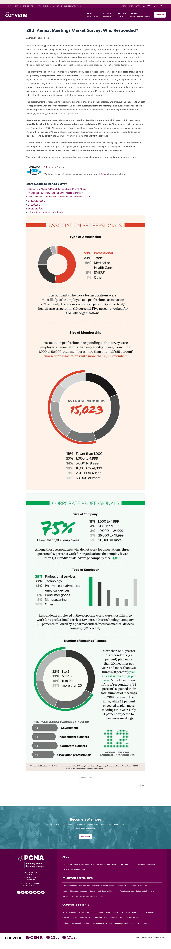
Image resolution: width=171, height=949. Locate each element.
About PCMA (67, 864)
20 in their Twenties (69, 912)
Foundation (43, 6)
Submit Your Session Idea (124, 891)
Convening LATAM (116, 918)
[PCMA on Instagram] (31, 892)
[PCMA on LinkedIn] (27, 892)
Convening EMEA (100, 918)
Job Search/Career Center (106, 864)
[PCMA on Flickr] (39, 892)
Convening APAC (85, 918)
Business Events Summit (71, 923)
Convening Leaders (132, 918)
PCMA (9, 6)
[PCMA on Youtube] (35, 892)
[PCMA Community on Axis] (43, 892)
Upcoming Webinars (70, 896)
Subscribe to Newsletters (145, 891)
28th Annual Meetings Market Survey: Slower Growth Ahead (57, 189)
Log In (148, 6)
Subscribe (48, 167)
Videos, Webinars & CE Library (91, 896)
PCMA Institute (26, 6)
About (56, 6)
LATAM (137, 6)
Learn (140, 14)
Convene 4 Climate (69, 918)
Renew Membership (133, 912)
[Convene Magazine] (16, 14)
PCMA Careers (124, 864)
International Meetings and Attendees (46, 212)
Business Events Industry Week (95, 923)
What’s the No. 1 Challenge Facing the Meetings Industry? (56, 192)
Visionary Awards (142, 923)
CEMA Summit (148, 912)
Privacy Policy (147, 937)
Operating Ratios (36, 200)
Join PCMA (159, 15)
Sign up (104, 174)
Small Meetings (35, 208)
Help (137, 937)
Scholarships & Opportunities (101, 891)
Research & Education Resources (75, 891)
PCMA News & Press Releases (73, 870)
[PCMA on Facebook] (19, 892)
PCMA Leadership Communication (145, 864)
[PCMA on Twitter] (23, 892)
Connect (108, 14)
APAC (124, 6)
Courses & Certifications (126, 885)
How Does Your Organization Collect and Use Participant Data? (59, 196)
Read (93, 14)
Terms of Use (159, 937)
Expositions (34, 204)
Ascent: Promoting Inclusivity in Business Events (80, 885)
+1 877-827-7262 (27, 883)
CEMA (16, 6)
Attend (122, 14)
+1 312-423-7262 (28, 886)
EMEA (131, 6)
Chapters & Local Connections (91, 912)
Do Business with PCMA (71, 6)
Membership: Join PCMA (114, 912)
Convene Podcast (108, 885)
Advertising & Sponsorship (84, 864)
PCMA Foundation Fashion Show (121, 923)
